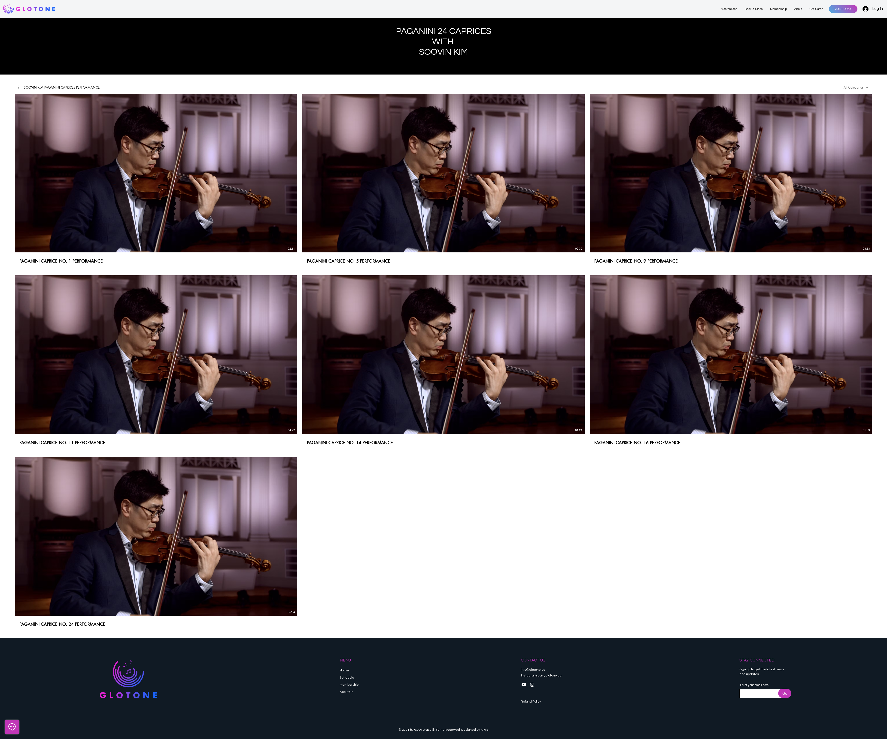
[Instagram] (532, 684)
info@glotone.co (533, 669)
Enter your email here (754, 684)
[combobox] (856, 87)
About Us (346, 692)
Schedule (347, 677)
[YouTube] (523, 684)
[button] (59, 87)
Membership (349, 684)
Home (344, 670)
